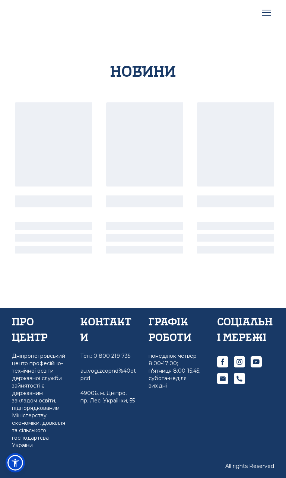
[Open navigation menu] (266, 12)
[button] (222, 361)
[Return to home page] (44, 12)
